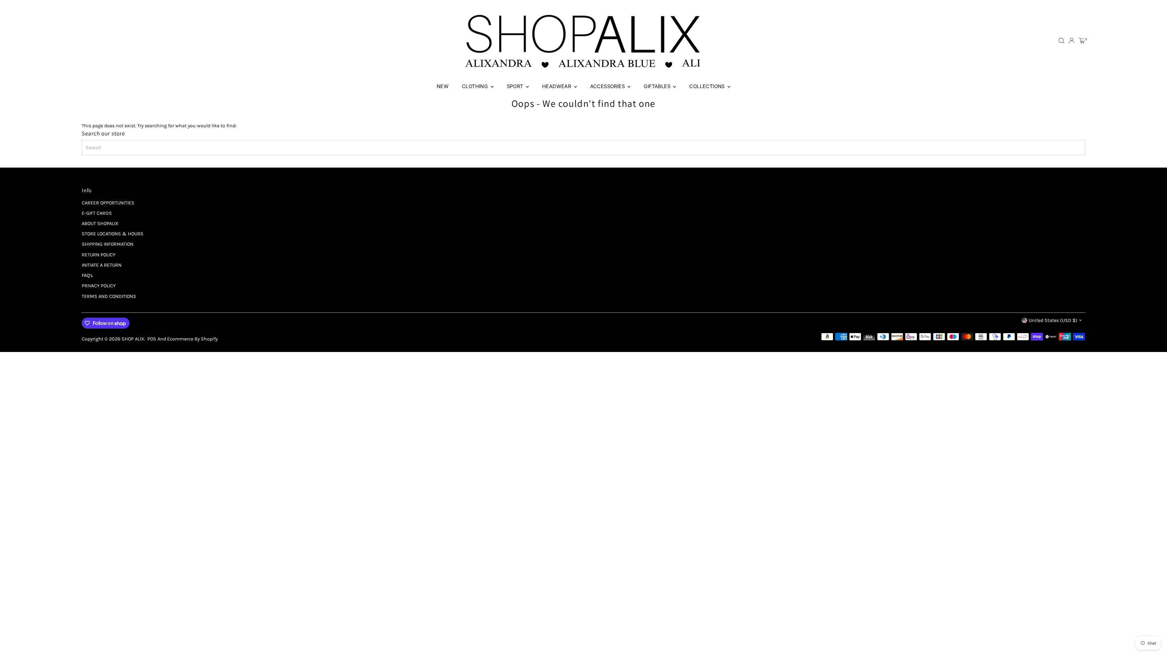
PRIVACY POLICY (99, 286)
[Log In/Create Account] (1071, 40)
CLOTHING (475, 86)
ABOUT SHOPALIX (100, 223)
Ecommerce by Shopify (192, 339)
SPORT (516, 86)
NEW (443, 86)
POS (151, 339)
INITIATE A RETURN (102, 265)
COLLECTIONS (707, 86)
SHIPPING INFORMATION (107, 244)
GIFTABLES (658, 86)
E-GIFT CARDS (97, 213)
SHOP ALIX (133, 339)
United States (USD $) (1053, 320)
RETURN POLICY (98, 255)
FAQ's (87, 275)
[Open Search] (1061, 40)
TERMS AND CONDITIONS (109, 296)
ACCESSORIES (608, 86)
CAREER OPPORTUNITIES (108, 203)
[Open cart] (1082, 40)
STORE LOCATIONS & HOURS (112, 234)
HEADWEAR (557, 86)
